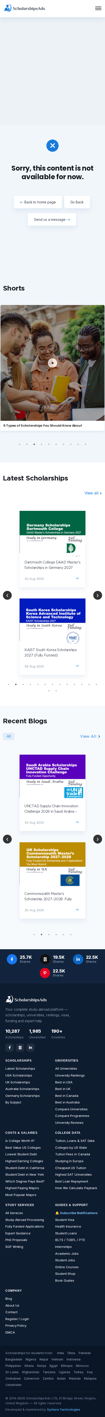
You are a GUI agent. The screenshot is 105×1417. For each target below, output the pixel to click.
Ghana (29, 1366)
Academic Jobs (67, 1253)
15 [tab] (56, 690)
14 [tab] (48, 690)
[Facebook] (9, 1047)
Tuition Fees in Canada (72, 1154)
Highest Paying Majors (22, 1188)
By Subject (13, 1102)
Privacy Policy (15, 1325)
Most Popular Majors (20, 1195)
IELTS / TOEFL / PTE (70, 1240)
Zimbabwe (13, 1378)
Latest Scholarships (20, 1068)
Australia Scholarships (22, 1089)
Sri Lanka (12, 1372)
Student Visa (64, 1220)
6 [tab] (56, 444)
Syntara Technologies (63, 1409)
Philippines (13, 1366)
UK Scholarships (17, 1082)
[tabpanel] (52, 593)
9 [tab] (78, 444)
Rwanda (75, 1378)
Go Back (77, 202)
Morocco (82, 1366)
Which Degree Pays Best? (24, 1181)
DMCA (10, 1332)
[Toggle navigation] (95, 9)
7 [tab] (63, 444)
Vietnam (57, 1359)
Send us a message (50, 219)
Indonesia (74, 1359)
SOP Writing (14, 1247)
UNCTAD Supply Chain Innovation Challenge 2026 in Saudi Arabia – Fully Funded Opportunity (51, 812)
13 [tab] (96, 684)
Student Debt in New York (24, 1174)
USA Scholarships (18, 1075)
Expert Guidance (18, 1233)
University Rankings (70, 1075)
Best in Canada (66, 1096)
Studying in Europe (69, 1161)
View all (92, 493)
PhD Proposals (16, 1240)
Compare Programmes (72, 1116)
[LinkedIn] (30, 1047)
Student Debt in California (24, 1168)
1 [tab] (19, 444)
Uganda (64, 1372)
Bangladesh (13, 1359)
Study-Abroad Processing (24, 1220)
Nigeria (31, 1359)
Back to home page (39, 202)
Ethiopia (66, 1366)
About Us (12, 1305)
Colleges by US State (71, 1147)
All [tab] (9, 736)
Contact (11, 1312)
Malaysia (90, 1378)
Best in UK (62, 1089)
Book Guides (64, 1280)
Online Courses (67, 1267)
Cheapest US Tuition (70, 1168)
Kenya (41, 1366)
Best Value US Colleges (23, 1147)
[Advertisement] (52, 71)
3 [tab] (34, 444)
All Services (14, 1213)
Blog (8, 1298)
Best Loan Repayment (71, 1181)
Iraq (90, 1372)
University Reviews (69, 1122)
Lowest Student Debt (21, 1154)
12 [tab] (89, 684)
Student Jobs (65, 1260)
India (60, 1353)
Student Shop (65, 1274)
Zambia (48, 1378)
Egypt (54, 1366)
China (71, 1353)
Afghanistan (30, 1372)
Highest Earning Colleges (24, 1161)
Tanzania (49, 1372)
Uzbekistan (13, 1385)
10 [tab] (85, 444)
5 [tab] (48, 444)
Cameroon (31, 1378)
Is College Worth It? (20, 1141)
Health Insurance (68, 1226)
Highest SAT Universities (73, 1174)
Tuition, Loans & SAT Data (74, 1141)
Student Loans (66, 1233)
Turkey (79, 1372)
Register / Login (17, 1319)
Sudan (61, 1378)
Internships (63, 1247)
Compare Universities (71, 1109)
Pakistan (85, 1353)
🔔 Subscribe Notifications (76, 1213)
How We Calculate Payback (76, 1188)
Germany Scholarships (22, 1096)
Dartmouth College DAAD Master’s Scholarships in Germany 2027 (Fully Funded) (52, 568)
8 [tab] (70, 444)
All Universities (66, 1068)
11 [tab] (81, 684)
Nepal (44, 1359)
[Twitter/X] (20, 1047)
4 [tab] (41, 444)
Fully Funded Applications (24, 1226)
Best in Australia (67, 1102)
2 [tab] (26, 444)
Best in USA (64, 1082)
